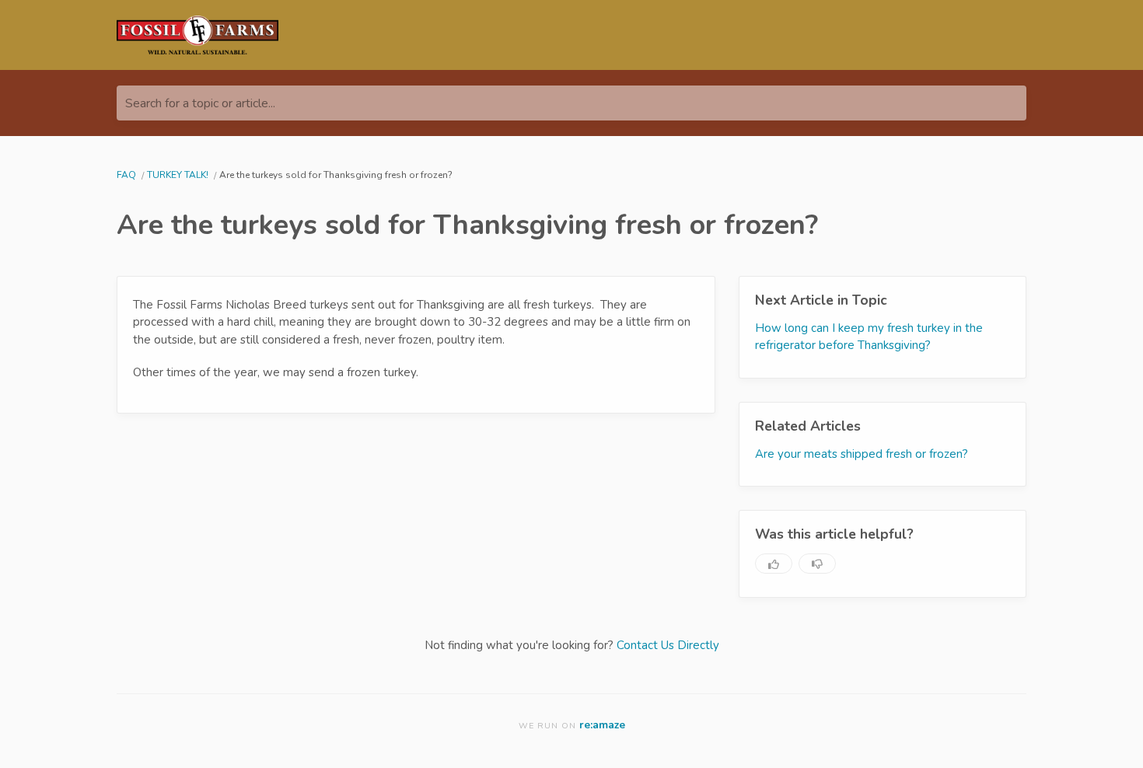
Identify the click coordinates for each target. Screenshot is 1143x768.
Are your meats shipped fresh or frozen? (861, 454)
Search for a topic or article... (200, 103)
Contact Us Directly (668, 645)
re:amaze (602, 724)
